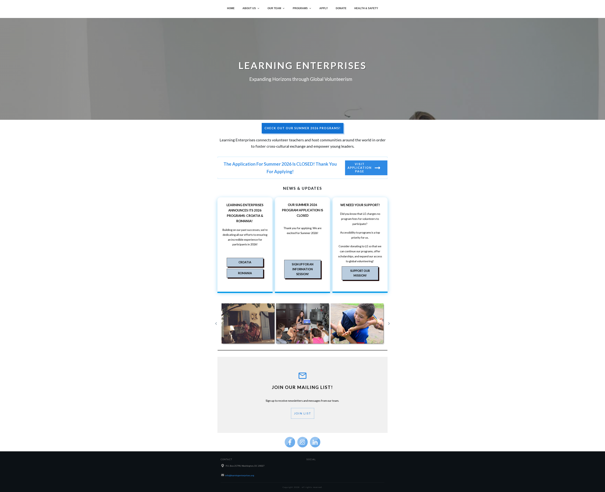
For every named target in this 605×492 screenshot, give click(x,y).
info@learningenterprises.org (239, 475)
